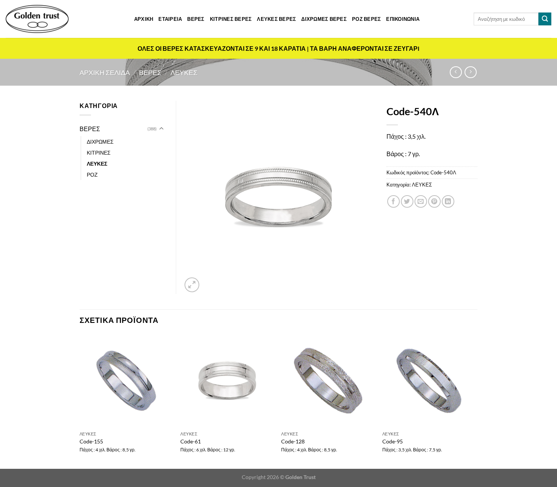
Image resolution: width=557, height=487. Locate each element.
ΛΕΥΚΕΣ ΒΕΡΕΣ (276, 19)
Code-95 (392, 441)
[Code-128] (328, 380)
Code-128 (293, 441)
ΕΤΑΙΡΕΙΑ (170, 19)
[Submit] (544, 19)
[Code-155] (126, 380)
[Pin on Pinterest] (434, 201)
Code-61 (190, 441)
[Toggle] (161, 128)
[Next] (475, 400)
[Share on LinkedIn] (448, 201)
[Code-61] (227, 380)
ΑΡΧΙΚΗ (143, 19)
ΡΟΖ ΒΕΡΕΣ (366, 19)
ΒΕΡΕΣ (195, 19)
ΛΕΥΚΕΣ (184, 72)
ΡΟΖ (92, 174)
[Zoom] (192, 284)
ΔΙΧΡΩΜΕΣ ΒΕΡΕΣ (324, 19)
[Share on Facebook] (393, 201)
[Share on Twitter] (407, 201)
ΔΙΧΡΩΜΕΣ (100, 141)
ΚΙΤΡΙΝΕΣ (99, 152)
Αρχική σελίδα (105, 72)
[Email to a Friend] (421, 201)
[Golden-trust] (37, 19)
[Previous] (80, 400)
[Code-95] (429, 380)
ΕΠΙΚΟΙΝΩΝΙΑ (402, 19)
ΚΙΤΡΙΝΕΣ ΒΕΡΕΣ (231, 19)
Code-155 (91, 441)
